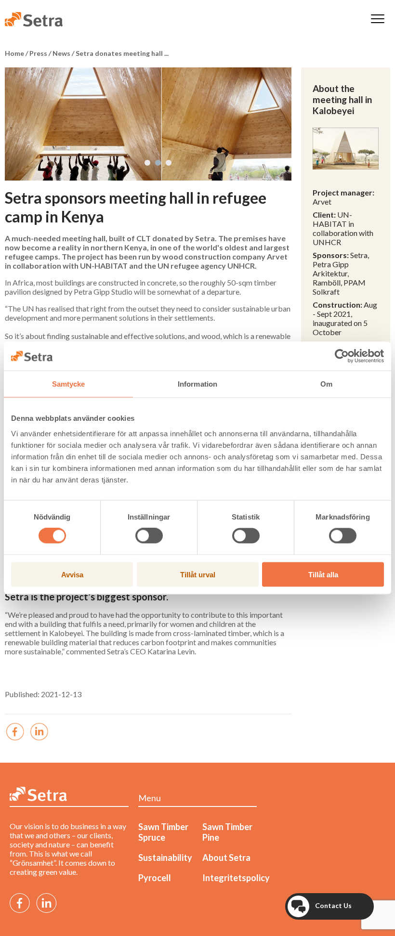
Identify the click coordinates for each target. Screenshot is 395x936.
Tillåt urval (197, 574)
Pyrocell (154, 877)
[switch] (149, 536)
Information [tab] (197, 384)
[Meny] (377, 19)
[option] (148, 124)
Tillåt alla (323, 574)
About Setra (226, 857)
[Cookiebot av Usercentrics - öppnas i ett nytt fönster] (342, 356)
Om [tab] (326, 384)
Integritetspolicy (236, 877)
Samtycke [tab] (68, 384)
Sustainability (165, 857)
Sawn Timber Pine (227, 832)
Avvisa (72, 574)
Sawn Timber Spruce (163, 832)
